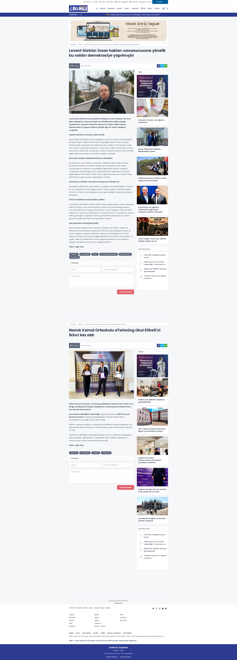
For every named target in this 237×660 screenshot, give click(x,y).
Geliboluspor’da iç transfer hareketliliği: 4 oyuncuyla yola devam (113, 14)
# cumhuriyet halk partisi (108, 254)
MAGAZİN (135, 8)
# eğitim (95, 453)
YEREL (80, 45)
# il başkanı (74, 257)
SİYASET (119, 8)
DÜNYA (150, 8)
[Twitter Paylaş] (162, 66)
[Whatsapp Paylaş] (165, 66)
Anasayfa (73, 45)
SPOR (126, 8)
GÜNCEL (103, 8)
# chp (95, 254)
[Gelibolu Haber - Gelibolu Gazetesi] (78, 8)
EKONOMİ (111, 8)
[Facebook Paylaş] (158, 66)
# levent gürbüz (125, 254)
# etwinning (106, 453)
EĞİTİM (143, 8)
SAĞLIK (157, 8)
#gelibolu (74, 254)
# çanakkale (85, 254)
